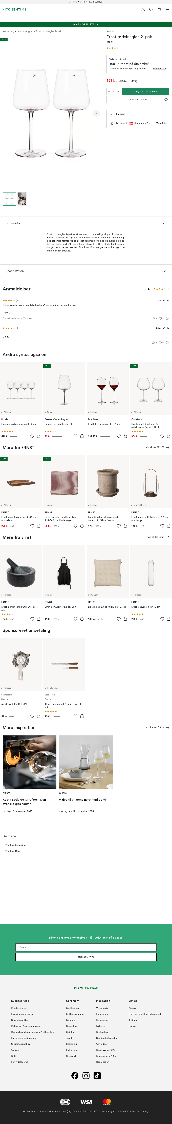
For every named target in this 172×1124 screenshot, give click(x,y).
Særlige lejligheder (106, 1038)
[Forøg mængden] (118, 91)
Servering (8, 31)
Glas (19, 31)
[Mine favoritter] (151, 9)
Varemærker (102, 1008)
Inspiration (102, 1014)
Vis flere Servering (15, 845)
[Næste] (96, 113)
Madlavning (72, 1008)
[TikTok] (97, 1075)
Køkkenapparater (75, 1014)
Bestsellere (102, 1032)
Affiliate (133, 1020)
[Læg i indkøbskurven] (39, 436)
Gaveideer (102, 1044)
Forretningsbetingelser (23, 1038)
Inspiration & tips (154, 727)
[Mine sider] (143, 9)
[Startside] (14, 9)
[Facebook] (74, 1075)
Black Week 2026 (105, 1050)
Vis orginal (28, 318)
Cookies (15, 1050)
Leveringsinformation (22, 1014)
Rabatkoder (102, 1062)
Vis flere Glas (12, 851)
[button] (114, 48)
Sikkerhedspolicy (20, 1044)
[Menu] (167, 9)
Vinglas (29, 31)
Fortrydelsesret (19, 1062)
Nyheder (101, 1026)
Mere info (161, 123)
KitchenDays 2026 (106, 1056)
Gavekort (71, 1056)
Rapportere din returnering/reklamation (32, 1032)
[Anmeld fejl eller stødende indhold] (167, 318)
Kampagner (102, 1020)
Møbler (70, 1032)
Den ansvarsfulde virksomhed (145, 1014)
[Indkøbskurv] (159, 9)
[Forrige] (6, 113)
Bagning (70, 1020)
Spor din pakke (19, 1020)
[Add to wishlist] (32, 436)
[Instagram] (86, 1075)
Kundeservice (18, 1008)
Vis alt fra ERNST (155, 447)
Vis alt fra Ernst (156, 537)
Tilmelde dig (159, 69)
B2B (13, 1056)
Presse (132, 1026)
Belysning (71, 1044)
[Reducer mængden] (108, 91)
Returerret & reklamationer (25, 1026)
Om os (132, 1008)
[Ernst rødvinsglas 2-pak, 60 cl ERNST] (51, 112)
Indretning (71, 1050)
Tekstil (69, 1038)
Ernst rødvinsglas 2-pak (48, 31)
